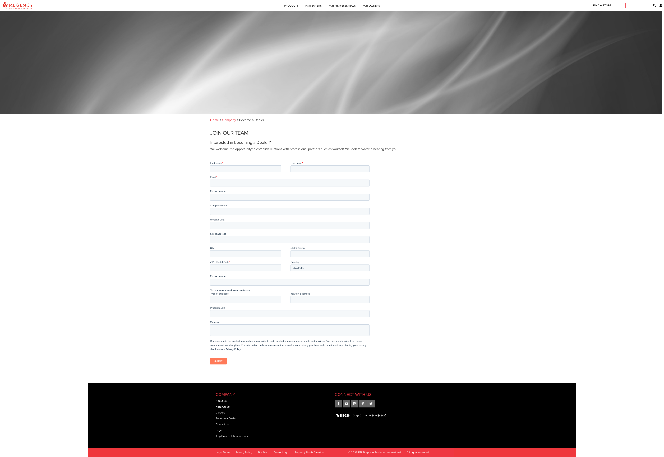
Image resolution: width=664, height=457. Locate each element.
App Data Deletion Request (232, 436)
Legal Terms (223, 452)
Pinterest (363, 403)
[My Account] (659, 5)
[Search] (653, 5)
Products (291, 5)
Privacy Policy (244, 452)
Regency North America (309, 452)
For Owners (371, 5)
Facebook (338, 403)
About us (221, 401)
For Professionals (342, 5)
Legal (219, 430)
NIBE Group (223, 406)
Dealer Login (281, 452)
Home (214, 119)
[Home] (18, 5)
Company (229, 119)
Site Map (263, 452)
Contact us (222, 424)
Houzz (371, 403)
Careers (220, 412)
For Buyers (313, 5)
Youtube (346, 403)
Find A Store (602, 5)
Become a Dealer (226, 418)
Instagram (354, 403)
